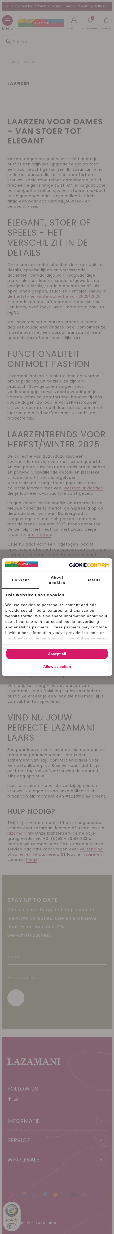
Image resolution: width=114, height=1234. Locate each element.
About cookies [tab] (57, 580)
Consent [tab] (20, 580)
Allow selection (57, 666)
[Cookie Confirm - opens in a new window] (89, 565)
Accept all (57, 654)
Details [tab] (93, 580)
